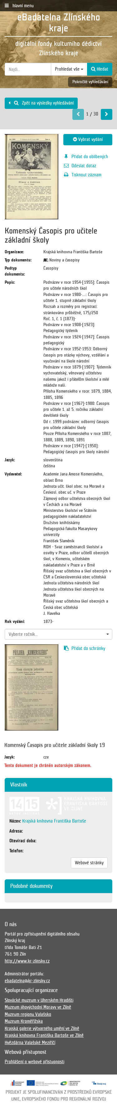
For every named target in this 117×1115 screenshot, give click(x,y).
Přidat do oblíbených (89, 156)
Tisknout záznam (86, 174)
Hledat (101, 69)
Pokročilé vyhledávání (90, 81)
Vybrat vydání (90, 139)
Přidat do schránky (88, 648)
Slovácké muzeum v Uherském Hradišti (39, 1000)
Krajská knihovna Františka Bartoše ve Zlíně (44, 1035)
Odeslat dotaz (83, 165)
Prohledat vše (68, 69)
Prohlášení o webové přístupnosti (34, 1061)
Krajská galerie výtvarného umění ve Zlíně (42, 1028)
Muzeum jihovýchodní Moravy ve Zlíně (38, 1007)
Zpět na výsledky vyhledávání (47, 102)
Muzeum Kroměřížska (24, 1021)
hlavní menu (22, 5)
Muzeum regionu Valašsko (28, 1014)
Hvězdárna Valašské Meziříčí (30, 1042)
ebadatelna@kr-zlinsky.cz (27, 980)
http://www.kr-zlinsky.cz (27, 960)
